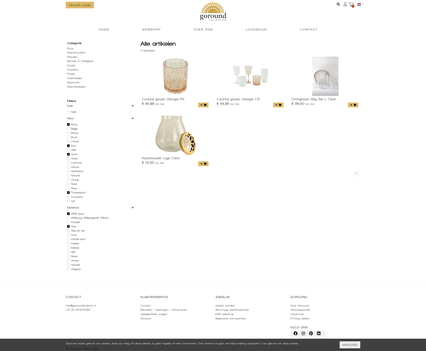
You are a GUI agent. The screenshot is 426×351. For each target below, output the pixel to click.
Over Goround (299, 305)
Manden (72, 56)
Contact (146, 305)
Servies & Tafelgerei (80, 61)
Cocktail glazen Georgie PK (163, 99)
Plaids (71, 73)
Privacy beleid (299, 318)
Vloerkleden (74, 78)
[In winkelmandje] (203, 105)
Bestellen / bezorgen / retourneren (164, 309)
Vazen (71, 65)
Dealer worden (225, 305)
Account (146, 318)
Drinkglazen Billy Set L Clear (314, 99)
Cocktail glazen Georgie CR (238, 99)
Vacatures (297, 314)
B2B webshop (224, 314)
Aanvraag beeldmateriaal (232, 309)
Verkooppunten (300, 309)
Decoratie (73, 82)
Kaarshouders (76, 52)
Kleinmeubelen (76, 86)
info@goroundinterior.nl (81, 305)
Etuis (70, 48)
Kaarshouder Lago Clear (161, 158)
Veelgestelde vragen (154, 314)
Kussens (72, 69)
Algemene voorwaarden (230, 318)
